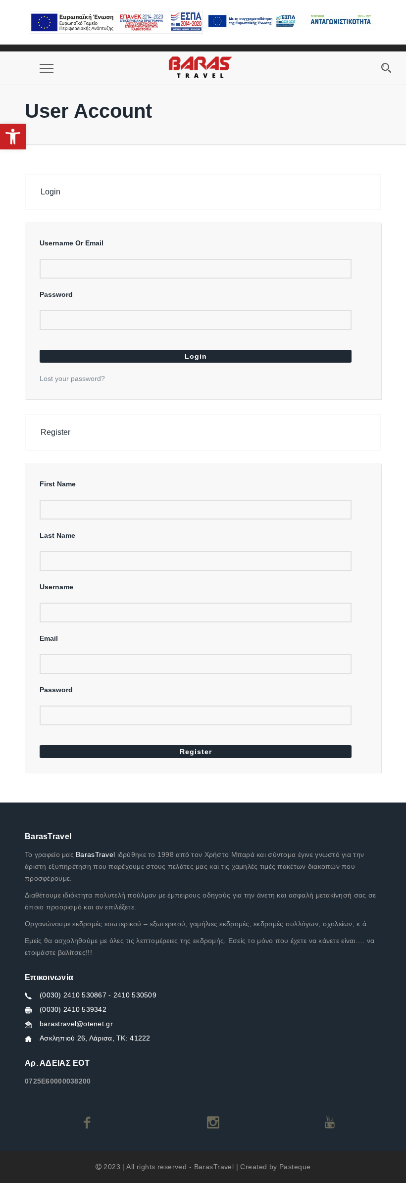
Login (196, 356)
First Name (58, 484)
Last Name (57, 535)
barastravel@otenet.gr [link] (76, 1024)
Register (196, 752)
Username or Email (71, 243)
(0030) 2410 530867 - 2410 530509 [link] (98, 995)
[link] (13, 136)
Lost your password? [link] (72, 378)
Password (56, 294)
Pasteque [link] (294, 1167)
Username (56, 587)
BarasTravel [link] (95, 854)
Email (49, 638)
